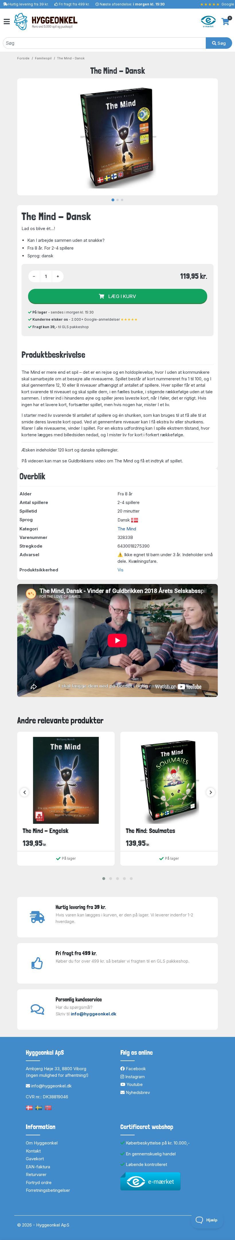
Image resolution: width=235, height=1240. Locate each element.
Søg (221, 43)
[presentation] (24, 792)
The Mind (126, 529)
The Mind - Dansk (71, 58)
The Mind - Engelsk (45, 830)
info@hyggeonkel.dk (93, 1014)
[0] (225, 21)
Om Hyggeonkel (42, 1143)
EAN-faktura (38, 1166)
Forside (23, 58)
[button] (103, 878)
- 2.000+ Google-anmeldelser (85, 319)
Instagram (134, 1076)
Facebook (135, 1068)
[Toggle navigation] (6, 21)
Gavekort (35, 1158)
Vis (120, 570)
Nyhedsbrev (137, 1092)
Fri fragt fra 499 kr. (74, 4)
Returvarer (36, 1174)
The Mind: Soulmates (150, 830)
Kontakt (33, 1151)
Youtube (134, 1084)
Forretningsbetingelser (48, 1190)
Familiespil (43, 58)
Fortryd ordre (39, 1182)
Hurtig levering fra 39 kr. (28, 4)
